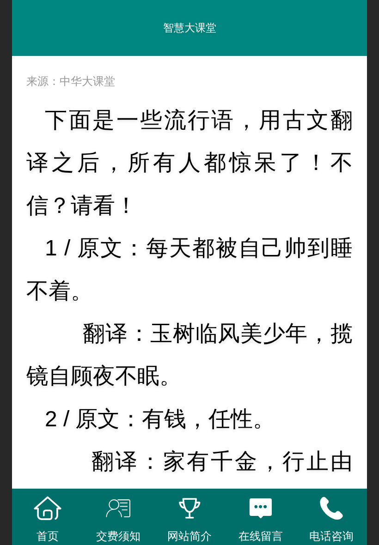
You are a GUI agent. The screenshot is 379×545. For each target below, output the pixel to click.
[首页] (47, 508)
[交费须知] (118, 508)
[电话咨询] (331, 508)
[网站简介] (189, 508)
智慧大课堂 (189, 28)
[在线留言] (260, 508)
